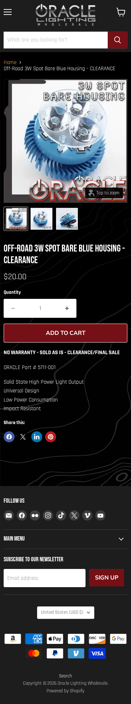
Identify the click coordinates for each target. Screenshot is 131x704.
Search (65, 676)
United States (62, 612)
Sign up (106, 578)
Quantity (12, 292)
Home (10, 62)
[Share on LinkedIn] (36, 436)
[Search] (117, 40)
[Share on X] (22, 436)
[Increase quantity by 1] (67, 308)
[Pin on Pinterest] (50, 436)
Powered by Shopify (65, 691)
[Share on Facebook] (9, 436)
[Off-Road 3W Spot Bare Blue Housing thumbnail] (16, 218)
